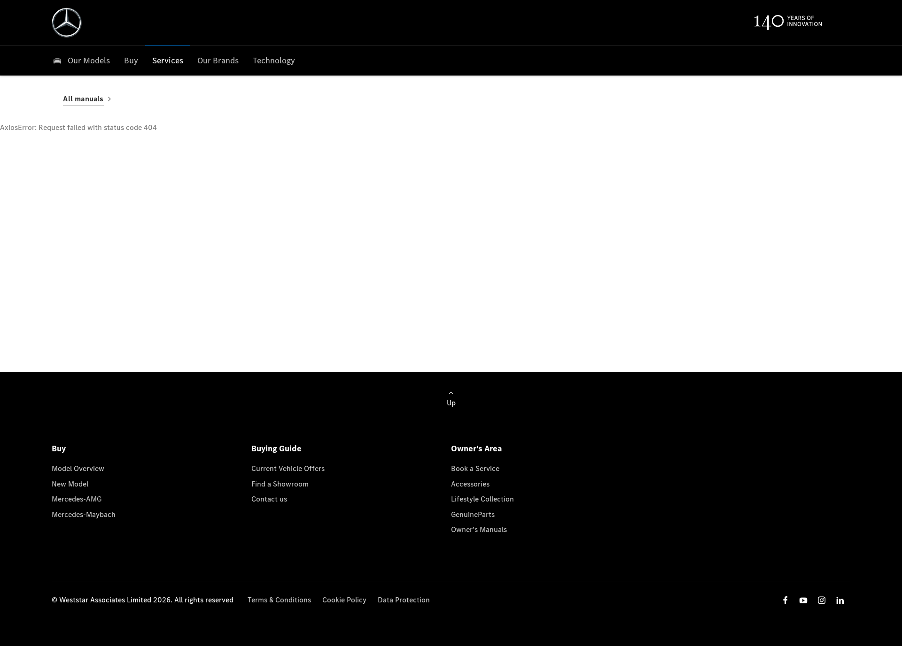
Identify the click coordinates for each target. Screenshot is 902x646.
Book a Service (475, 468)
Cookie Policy (344, 600)
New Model (70, 484)
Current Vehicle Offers (288, 468)
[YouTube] (803, 600)
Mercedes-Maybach (84, 514)
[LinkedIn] (840, 600)
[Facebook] (785, 600)
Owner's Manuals (479, 529)
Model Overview (78, 468)
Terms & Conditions (279, 600)
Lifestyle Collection (482, 499)
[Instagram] (821, 600)
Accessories (470, 484)
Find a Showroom (280, 484)
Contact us (269, 499)
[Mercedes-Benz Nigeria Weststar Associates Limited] (67, 23)
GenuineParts (473, 514)
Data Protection (404, 600)
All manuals (83, 99)
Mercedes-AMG (76, 499)
